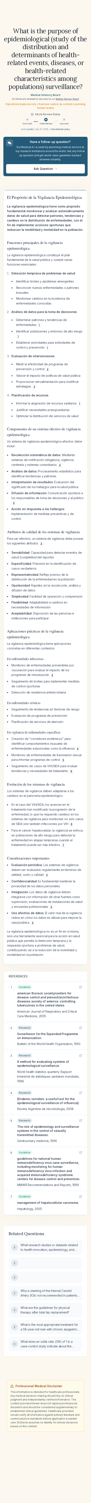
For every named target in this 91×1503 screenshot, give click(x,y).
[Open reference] (80, 987)
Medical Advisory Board (45, 95)
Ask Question (43, 168)
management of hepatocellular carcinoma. (48, 1202)
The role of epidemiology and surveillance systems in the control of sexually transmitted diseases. (48, 1131)
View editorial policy (60, 129)
